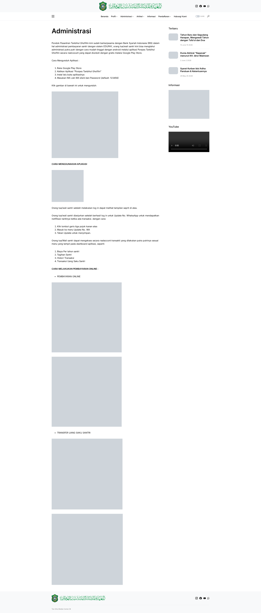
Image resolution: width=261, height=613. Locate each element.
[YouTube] (204, 6)
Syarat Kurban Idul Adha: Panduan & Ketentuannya (193, 70)
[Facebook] (200, 6)
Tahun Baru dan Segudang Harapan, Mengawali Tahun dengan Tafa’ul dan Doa (194, 37)
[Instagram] (196, 6)
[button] (53, 16)
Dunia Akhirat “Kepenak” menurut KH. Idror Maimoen (194, 54)
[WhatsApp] (208, 6)
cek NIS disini (78, 78)
